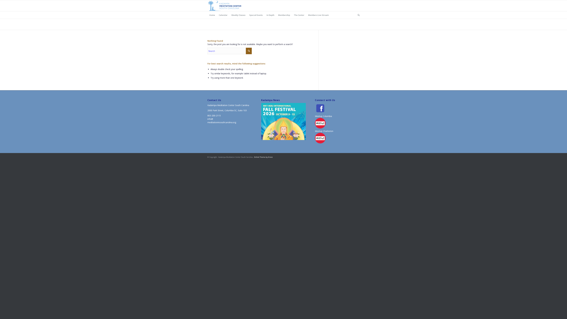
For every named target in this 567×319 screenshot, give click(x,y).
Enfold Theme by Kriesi (263, 157)
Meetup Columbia (323, 116)
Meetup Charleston (324, 131)
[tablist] (302, 138)
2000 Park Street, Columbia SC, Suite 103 (227, 110)
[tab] (301, 138)
